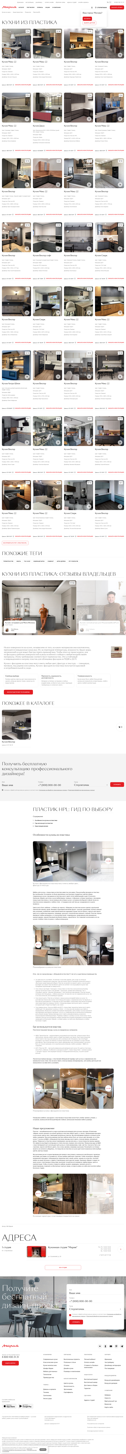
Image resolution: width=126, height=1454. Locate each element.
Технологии (47, 1374)
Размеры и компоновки (72, 1371)
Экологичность (69, 1386)
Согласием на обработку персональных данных (53, 790)
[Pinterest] (116, 1346)
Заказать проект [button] (117, 7)
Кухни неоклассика (50, 1365)
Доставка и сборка (90, 1385)
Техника (46, 1392)
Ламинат (51, 561)
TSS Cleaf (27, 561)
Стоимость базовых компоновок (91, 1366)
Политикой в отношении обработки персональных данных (17, 1449)
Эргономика (68, 1389)
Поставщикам (109, 1368)
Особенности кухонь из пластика (46, 820)
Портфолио (67, 1354)
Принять (42, 1449)
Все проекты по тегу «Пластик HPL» (15, 543)
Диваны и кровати (49, 1389)
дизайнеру (39, 2)
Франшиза (108, 1359)
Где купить (87, 1395)
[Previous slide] (38, 861)
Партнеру (108, 1354)
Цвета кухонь (68, 1383)
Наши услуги (88, 1374)
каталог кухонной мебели (21, 1418)
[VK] (100, 1346)
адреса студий (71, 2)
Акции (47, 7)
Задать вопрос (10, 1363)
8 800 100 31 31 (119, 2)
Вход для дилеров (110, 1375)
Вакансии (108, 1404)
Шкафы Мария (48, 1368)
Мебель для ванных (50, 1371)
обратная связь (60, 2)
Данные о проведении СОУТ (52, 1423)
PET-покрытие (73, 561)
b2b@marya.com (91, 1420)
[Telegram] (122, 1346)
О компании (108, 1390)
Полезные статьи (70, 1362)
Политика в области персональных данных (98, 1427)
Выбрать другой (89, 23)
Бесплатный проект (91, 1379)
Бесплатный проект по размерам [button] (18, 692)
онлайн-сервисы (83, 2)
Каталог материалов (70, 1378)
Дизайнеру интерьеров (113, 1365)
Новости (108, 1398)
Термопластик (8, 561)
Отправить (117, 784)
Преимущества (48, 1377)
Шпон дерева (61, 561)
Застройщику (109, 1362)
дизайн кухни (10, 1418)
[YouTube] (111, 1346)
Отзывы (66, 1365)
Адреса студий (89, 1400)
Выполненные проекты (72, 1359)
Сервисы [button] (40, 7)
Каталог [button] (21, 7)
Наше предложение (41, 826)
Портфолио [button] (30, 7)
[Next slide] (108, 861)
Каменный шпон (39, 561)
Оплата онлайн (89, 1362)
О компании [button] (56, 7)
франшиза (20, 2)
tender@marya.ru (49, 1420)
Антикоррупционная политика (95, 1431)
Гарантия (87, 1388)
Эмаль (18, 561)
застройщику (29, 2)
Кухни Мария (47, 1354)
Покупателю (88, 1354)
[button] (101, 7)
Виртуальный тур (111, 1401)
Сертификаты (68, 1392)
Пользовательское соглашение (95, 1423)
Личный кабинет (90, 1359)
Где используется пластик (44, 823)
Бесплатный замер (90, 1382)
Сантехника (47, 1395)
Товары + (46, 1384)
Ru (108, 2)
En (110, 2)
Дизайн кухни (68, 1368)
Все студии (63, 1267)
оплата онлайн (49, 2)
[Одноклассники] (105, 1346)
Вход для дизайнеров (112, 1380)
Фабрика (108, 1395)
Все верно (87, 18)
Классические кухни (50, 1362)
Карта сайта (109, 1407)
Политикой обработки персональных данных (81, 790)
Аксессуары (47, 1398)
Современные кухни (50, 1359)
